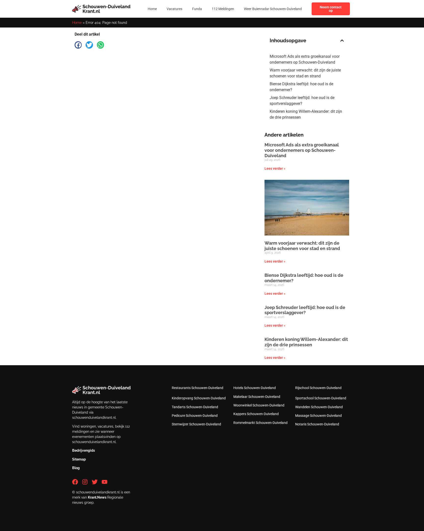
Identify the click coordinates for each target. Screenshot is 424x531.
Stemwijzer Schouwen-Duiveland (196, 424)
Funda (197, 9)
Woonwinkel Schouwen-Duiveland (258, 405)
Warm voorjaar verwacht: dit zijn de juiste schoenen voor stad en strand (305, 73)
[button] (78, 44)
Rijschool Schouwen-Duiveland (318, 388)
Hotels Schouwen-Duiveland (254, 388)
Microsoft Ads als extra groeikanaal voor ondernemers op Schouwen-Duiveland (305, 59)
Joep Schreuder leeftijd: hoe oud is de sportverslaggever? (302, 100)
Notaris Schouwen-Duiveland (317, 424)
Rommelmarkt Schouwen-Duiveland (260, 423)
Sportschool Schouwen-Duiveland (320, 398)
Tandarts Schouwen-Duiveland (195, 407)
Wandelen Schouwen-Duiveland (319, 407)
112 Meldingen (223, 9)
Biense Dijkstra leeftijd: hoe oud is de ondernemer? (301, 87)
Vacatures (174, 9)
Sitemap (79, 459)
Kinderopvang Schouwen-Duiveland (199, 398)
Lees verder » (275, 168)
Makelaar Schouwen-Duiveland (256, 397)
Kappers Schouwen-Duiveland (256, 414)
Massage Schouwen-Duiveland (318, 416)
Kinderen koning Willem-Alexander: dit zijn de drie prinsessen (306, 114)
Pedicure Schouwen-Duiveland (195, 416)
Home (152, 9)
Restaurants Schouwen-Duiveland (197, 388)
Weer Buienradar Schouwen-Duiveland (273, 9)
